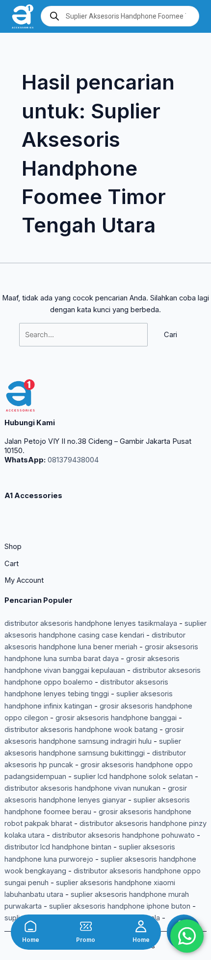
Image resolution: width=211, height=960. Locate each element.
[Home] (30, 926)
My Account (24, 580)
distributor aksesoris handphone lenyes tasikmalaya (90, 623)
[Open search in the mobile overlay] (120, 16)
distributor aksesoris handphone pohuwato (123, 835)
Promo (85, 940)
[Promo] (85, 926)
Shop (13, 546)
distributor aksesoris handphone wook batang (81, 729)
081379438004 (72, 460)
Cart (11, 563)
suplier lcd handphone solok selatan (133, 776)
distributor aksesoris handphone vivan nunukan (82, 788)
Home (30, 940)
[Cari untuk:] (84, 334)
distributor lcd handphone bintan (57, 847)
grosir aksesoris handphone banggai (116, 717)
